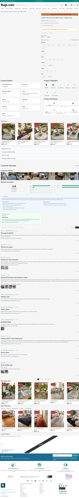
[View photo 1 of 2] (2, 267)
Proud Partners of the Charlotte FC (26, 483)
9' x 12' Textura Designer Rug (72, 428)
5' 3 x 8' (59, 45)
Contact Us (41, 483)
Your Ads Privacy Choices (6, 492)
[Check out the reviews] (63, 492)
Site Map (21, 489)
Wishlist (74, 5)
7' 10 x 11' (74, 45)
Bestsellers (22, 491)
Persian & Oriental (9, 8)
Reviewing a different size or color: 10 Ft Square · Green (10, 300)
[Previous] (2, 134)
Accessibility (42, 491)
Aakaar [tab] (21, 408)
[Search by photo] (17, 4)
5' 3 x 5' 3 (44, 65)
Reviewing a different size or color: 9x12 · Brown (10, 222)
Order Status (75, 1)
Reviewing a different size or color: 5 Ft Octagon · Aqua (10, 368)
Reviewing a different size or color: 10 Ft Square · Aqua (10, 250)
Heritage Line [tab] (15, 408)
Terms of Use (4, 489)
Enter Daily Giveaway (24, 494)
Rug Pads (44, 8)
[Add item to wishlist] (14, 124)
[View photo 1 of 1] (2, 328)
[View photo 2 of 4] (6, 287)
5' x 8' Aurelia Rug (53, 400)
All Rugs (2, 8)
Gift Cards (22, 485)
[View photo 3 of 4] (10, 287)
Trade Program (22, 493)
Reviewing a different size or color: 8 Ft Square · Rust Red (11, 284)
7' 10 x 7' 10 (50, 65)
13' (62, 59)
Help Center (42, 487)
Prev (35, 379)
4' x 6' (54, 45)
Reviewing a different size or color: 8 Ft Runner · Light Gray (11, 238)
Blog (21, 486)
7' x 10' (69, 45)
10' (58, 59)
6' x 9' (64, 45)
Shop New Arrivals (39, 1)
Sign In (68, 5)
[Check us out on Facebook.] (59, 486)
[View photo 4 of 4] (14, 287)
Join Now (75, 455)
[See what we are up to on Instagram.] (61, 486)
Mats (49, 8)
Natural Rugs (25, 8)
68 (45, 379)
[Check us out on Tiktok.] (63, 486)
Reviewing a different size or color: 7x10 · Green (9, 325)
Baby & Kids (38, 8)
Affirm (21, 490)
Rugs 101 (41, 489)
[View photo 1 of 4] (2, 287)
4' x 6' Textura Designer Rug (7, 428)
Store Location (22, 487)
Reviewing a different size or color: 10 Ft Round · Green (10, 313)
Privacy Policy (73, 457)
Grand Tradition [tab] (28, 408)
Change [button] (48, 37)
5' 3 (50, 59)
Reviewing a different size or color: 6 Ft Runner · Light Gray (11, 343)
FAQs (40, 486)
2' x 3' (43, 45)
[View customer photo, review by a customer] (5, 176)
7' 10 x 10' (49, 76)
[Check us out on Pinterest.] (66, 486)
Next (48, 379)
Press (40, 493)
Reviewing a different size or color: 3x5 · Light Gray (9, 264)
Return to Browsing (4, 11)
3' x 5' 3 (48, 45)
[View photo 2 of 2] (6, 267)
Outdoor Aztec (16, 11)
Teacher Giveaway (23, 496)
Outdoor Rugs (32, 8)
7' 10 (54, 59)
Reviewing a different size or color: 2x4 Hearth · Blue (10, 356)
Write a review (53, 20)
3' (42, 59)
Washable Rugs (17, 8)
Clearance (76, 8)
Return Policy (42, 490)
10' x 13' (43, 48)
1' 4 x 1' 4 (43, 53)
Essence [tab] (8, 408)
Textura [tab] (3, 408)
